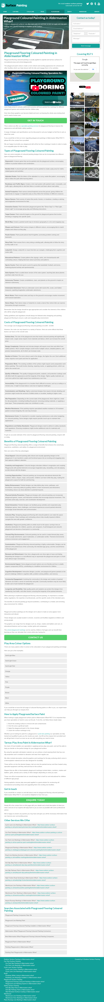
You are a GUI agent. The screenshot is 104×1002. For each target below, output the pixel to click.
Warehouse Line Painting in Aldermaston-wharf (20, 996)
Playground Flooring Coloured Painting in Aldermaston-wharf (24, 981)
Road (42, 11)
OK (93, 69)
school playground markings (16, 630)
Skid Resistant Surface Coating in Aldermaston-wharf (22, 991)
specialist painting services (29, 126)
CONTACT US (35, 637)
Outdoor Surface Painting (92, 959)
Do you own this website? (81, 69)
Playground (55, 11)
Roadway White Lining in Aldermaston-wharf (19, 975)
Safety (69, 11)
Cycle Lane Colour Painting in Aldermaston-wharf (21, 969)
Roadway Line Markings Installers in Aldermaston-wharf (23, 977)
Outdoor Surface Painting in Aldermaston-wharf (19, 959)
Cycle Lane (30, 11)
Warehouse (82, 11)
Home (5, 11)
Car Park (15, 11)
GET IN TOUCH (36, 120)
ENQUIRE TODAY (35, 800)
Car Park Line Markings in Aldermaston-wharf (20, 965)
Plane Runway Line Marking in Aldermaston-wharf (20, 1000)
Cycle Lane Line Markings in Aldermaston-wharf (20, 971)
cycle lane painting (44, 734)
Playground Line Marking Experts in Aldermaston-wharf (23, 983)
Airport (96, 11)
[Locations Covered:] (3, 1)
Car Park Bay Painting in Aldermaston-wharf (19, 963)
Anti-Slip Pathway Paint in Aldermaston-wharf (19, 989)
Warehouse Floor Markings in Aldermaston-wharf (21, 998)
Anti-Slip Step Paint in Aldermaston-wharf (18, 987)
